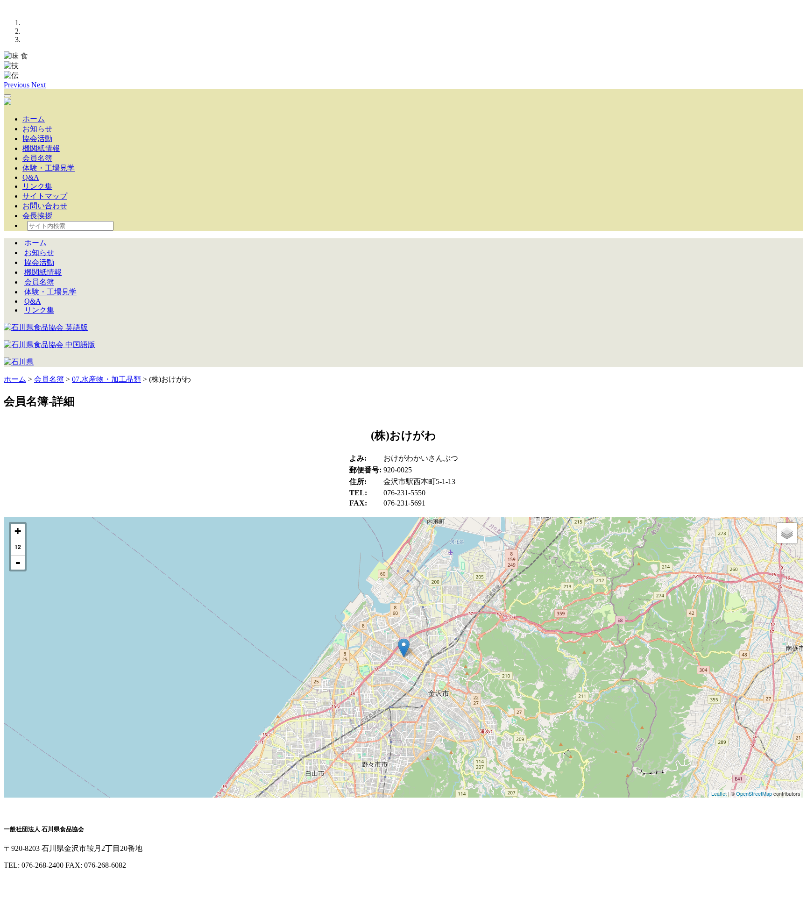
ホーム (33, 119)
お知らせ (37, 129)
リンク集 (37, 186)
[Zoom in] (18, 531)
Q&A (30, 177)
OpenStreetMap (754, 793)
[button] (17, 85)
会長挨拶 (37, 216)
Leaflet (719, 793)
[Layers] (787, 533)
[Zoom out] (18, 563)
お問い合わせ (44, 206)
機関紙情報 (41, 148)
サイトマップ (44, 196)
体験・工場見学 (48, 168)
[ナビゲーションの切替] (7, 95)
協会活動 (37, 139)
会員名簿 (37, 158)
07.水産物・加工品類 (106, 379)
